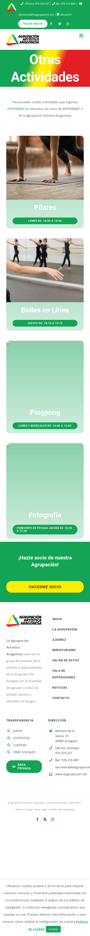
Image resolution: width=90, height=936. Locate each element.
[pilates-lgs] (45, 137)
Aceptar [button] (53, 929)
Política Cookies (24, 809)
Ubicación (65, 14)
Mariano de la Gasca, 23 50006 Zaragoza (66, 736)
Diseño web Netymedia (62, 809)
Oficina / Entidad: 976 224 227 (67, 750)
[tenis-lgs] (45, 342)
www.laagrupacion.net (69, 774)
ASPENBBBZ (16, 109)
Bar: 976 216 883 (66, 760)
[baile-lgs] (45, 240)
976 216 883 (68, 3)
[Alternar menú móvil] (81, 35)
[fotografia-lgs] (45, 445)
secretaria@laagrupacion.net (36, 14)
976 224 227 (42, 3)
